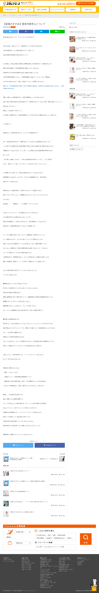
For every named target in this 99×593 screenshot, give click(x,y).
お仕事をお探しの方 (10, 9)
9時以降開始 (40, 538)
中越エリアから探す (26, 566)
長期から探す (62, 561)
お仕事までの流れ (7, 559)
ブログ (13, 27)
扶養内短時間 (61, 535)
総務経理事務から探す (45, 561)
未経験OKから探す (63, 567)
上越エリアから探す (26, 569)
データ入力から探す (45, 569)
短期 (54, 535)
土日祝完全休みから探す (65, 559)
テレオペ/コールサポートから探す (48, 572)
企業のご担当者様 (42, 9)
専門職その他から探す (45, 587)
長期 (49, 535)
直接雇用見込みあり (59, 538)
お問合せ (79, 564)
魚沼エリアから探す (26, 567)
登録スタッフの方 (26, 9)
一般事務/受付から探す (45, 559)
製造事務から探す (44, 564)
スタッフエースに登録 (8, 561)
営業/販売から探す (44, 576)
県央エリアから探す (26, 564)
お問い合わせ (88, 9)
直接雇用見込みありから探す (66, 569)
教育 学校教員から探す (46, 580)
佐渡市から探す (25, 559)
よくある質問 (80, 561)
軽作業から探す (44, 579)
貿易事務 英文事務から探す (47, 574)
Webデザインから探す (45, 577)
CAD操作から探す (44, 571)
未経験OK (49, 538)
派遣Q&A (72, 9)
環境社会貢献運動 (17, 590)
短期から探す (62, 563)
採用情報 (79, 563)
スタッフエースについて (57, 9)
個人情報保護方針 (7, 590)
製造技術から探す (44, 584)
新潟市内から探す (26, 561)
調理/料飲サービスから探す (47, 585)
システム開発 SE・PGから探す (48, 582)
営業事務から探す (44, 563)
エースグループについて (29, 590)
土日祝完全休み (41, 535)
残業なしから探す (63, 571)
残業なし (70, 538)
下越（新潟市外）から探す (28, 563)
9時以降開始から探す (64, 566)
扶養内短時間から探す (64, 564)
